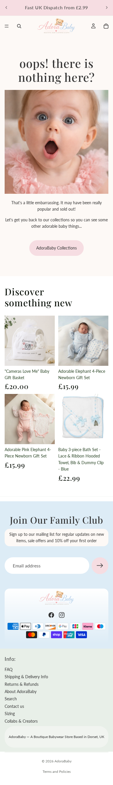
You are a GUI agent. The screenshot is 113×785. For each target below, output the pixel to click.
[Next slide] (106, 7)
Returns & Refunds (22, 684)
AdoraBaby (63, 761)
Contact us (14, 706)
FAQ (8, 669)
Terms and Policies (57, 771)
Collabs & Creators (21, 721)
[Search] (19, 26)
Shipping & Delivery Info (26, 676)
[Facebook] (51, 615)
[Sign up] (100, 565)
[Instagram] (61, 615)
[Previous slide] (6, 7)
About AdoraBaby (21, 691)
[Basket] (106, 26)
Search (11, 698)
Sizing (10, 713)
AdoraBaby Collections (56, 247)
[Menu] (6, 26)
